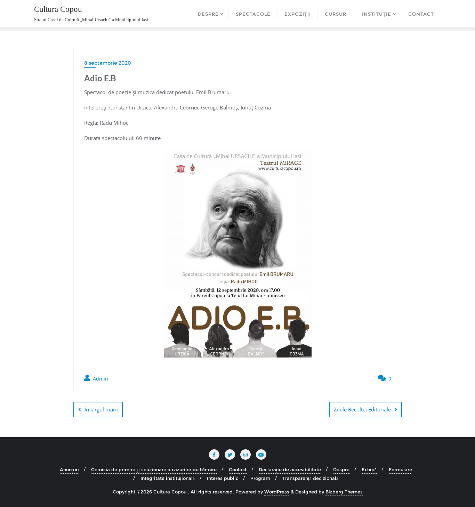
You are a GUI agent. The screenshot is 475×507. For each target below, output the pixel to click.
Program (260, 478)
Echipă (369, 469)
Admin (99, 378)
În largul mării (101, 409)
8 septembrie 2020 (107, 63)
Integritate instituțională (167, 478)
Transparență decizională (310, 478)
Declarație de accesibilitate (290, 469)
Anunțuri (69, 469)
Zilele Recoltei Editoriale (362, 409)
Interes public (222, 478)
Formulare (400, 469)
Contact (238, 469)
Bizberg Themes (344, 491)
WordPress (276, 491)
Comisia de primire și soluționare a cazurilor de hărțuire (154, 469)
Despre (341, 469)
